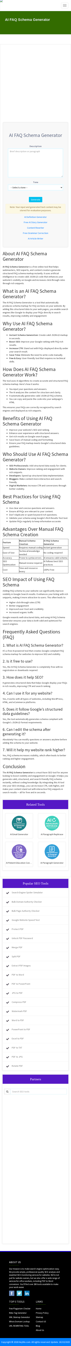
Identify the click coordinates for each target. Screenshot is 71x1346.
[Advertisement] (35, 83)
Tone (35, 182)
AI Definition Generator (35, 216)
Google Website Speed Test (26, 919)
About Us (40, 1330)
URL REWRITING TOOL (19, 1325)
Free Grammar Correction (35, 233)
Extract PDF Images (21, 965)
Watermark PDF (19, 1011)
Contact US (41, 1321)
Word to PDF (18, 1020)
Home (38, 1308)
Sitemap (39, 1317)
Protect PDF (18, 929)
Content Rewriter (35, 227)
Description (36, 146)
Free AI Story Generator (35, 222)
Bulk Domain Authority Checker (27, 901)
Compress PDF (19, 1002)
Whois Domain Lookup (19, 1321)
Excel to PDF (18, 1038)
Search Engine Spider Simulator (27, 892)
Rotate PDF (17, 1065)
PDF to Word (18, 974)
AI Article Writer (35, 238)
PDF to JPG (17, 1056)
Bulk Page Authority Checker (26, 910)
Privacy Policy (42, 1313)
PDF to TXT (17, 1047)
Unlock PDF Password (22, 938)
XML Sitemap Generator (19, 1317)
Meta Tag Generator (18, 1313)
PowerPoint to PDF (21, 1029)
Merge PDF (17, 947)
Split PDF (16, 956)
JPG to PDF (17, 992)
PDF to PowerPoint (21, 983)
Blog (38, 1325)
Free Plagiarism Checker (19, 1308)
